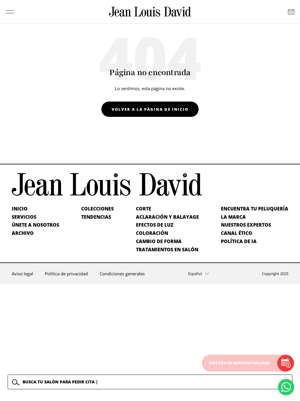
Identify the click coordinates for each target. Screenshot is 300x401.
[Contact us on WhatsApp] (286, 387)
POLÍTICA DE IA (239, 241)
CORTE (143, 208)
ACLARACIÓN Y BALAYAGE (167, 217)
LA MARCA (233, 217)
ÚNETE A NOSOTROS (35, 225)
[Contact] (291, 12)
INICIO (20, 208)
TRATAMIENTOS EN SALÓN (167, 249)
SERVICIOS (24, 217)
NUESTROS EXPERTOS (246, 225)
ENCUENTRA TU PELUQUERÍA (254, 208)
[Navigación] (10, 12)
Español (195, 273)
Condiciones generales (122, 274)
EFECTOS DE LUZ (154, 225)
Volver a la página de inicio (150, 109)
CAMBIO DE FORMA (159, 241)
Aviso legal (22, 274)
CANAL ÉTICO (236, 233)
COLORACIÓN (152, 233)
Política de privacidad (66, 274)
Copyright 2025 (275, 273)
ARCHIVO (23, 233)
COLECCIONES (97, 208)
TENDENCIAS (96, 217)
